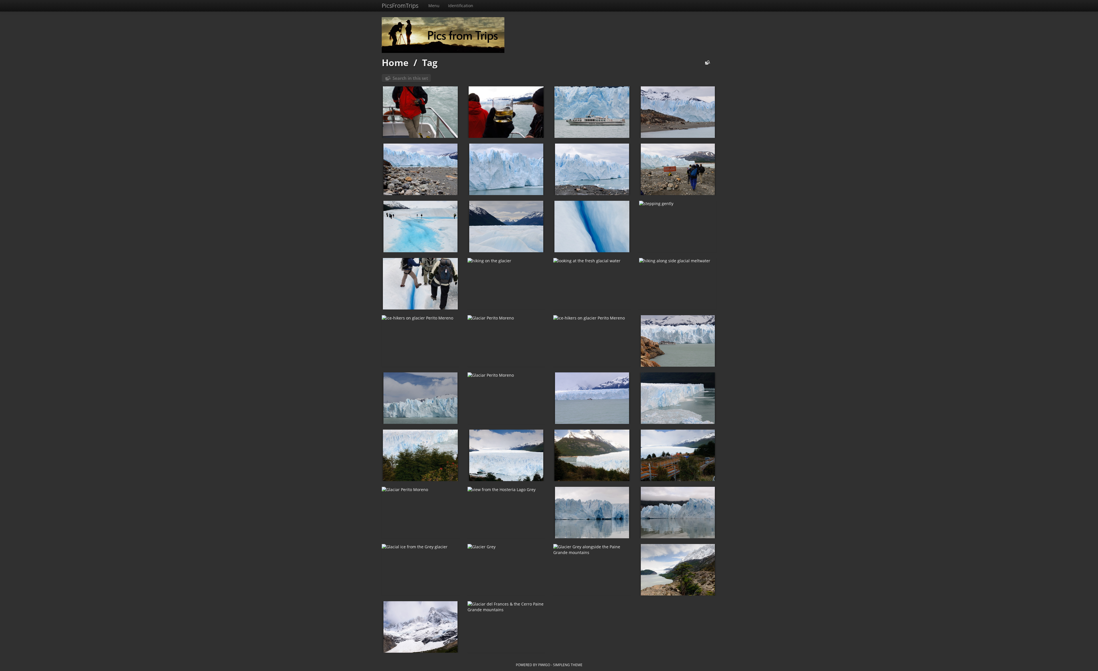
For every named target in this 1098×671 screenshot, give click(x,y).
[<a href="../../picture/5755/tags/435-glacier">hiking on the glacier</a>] (506, 283)
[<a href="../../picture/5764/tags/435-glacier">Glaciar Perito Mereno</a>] (420, 169)
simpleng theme (567, 664)
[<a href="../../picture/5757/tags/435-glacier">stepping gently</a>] (677, 226)
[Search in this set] (706, 63)
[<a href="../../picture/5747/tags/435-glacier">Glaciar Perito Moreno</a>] (677, 341)
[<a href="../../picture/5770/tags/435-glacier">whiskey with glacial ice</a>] (506, 112)
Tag (429, 62)
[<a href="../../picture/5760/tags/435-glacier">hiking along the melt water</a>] (420, 226)
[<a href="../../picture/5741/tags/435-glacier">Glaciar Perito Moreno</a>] (420, 455)
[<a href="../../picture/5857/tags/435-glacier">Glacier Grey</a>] (506, 569)
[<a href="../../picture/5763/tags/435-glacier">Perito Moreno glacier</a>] (506, 169)
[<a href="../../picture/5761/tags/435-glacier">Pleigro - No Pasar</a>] (677, 169)
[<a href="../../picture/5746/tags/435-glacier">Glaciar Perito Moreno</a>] (420, 398)
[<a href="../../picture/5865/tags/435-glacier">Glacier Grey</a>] (591, 512)
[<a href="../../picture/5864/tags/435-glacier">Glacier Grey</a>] (677, 512)
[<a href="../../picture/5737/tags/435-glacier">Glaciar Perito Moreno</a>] (420, 512)
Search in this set (410, 78)
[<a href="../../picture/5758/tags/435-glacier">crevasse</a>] (591, 226)
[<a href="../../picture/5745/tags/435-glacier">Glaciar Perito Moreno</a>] (506, 398)
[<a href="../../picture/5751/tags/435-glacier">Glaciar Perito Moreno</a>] (506, 341)
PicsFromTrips (400, 5)
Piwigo (544, 664)
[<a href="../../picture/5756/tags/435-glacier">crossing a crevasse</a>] (420, 283)
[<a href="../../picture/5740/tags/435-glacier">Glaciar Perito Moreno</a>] (506, 455)
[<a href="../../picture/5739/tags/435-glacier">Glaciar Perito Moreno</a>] (591, 455)
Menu (433, 5)
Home (395, 62)
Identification (460, 5)
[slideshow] (714, 63)
